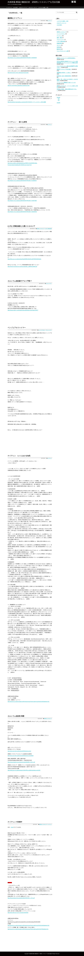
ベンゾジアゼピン (41, 330)
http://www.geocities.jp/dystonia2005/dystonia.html (19, 751)
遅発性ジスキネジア (40, 228)
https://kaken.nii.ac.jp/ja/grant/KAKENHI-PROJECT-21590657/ (22, 180)
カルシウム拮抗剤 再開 (16, 716)
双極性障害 (59, 43)
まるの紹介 (15, 7)
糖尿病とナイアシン (15, 18)
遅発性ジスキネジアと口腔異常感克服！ (66, 58)
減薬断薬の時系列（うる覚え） (64, 72)
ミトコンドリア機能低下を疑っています (66, 82)
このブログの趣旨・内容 (43, 7)
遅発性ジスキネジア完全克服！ (64, 69)
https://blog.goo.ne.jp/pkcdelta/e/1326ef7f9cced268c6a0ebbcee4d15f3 (24, 770)
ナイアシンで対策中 (15, 822)
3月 (58, 100)
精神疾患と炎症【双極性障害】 (64, 76)
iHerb (12, 827)
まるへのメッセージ (33, 7)
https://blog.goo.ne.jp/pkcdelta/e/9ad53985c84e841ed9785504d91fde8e (24, 259)
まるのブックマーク (23, 7)
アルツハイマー (49, 283)
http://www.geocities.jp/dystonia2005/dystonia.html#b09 (20, 755)
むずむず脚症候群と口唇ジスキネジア (21, 226)
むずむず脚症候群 (48, 228)
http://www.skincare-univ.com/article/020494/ (18, 912)
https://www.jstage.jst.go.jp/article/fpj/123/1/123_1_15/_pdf (21, 898)
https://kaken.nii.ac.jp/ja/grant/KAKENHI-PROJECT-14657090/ (22, 200)
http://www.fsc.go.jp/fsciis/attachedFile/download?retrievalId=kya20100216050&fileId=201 (28, 701)
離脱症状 (59, 49)
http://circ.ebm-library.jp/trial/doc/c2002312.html (18, 85)
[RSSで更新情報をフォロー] (75, 2)
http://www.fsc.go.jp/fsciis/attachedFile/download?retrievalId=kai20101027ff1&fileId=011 (28, 929)
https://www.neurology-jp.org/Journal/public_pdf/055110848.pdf (22, 266)
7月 (58, 98)
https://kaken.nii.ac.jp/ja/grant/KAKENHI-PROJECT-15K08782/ (22, 211)
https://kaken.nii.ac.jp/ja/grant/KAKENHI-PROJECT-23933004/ (22, 57)
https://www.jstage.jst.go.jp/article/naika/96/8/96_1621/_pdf (21, 762)
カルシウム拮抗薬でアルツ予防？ (20, 281)
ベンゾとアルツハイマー (17, 327)
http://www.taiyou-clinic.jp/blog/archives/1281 (18, 72)
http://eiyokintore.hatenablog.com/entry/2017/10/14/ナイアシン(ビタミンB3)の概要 (27, 102)
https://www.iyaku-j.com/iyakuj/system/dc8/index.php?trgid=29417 (23, 310)
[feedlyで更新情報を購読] (72, 2)
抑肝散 (58, 47)
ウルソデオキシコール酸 (62, 51)
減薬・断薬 (59, 37)
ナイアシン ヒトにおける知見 (19, 456)
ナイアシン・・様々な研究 (17, 122)
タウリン (59, 45)
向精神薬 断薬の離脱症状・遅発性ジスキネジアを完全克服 (34, 2)
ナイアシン (49, 20)
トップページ (9, 7)
